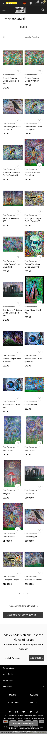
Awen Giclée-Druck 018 (33, 311)
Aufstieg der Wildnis (33, 579)
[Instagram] (16, 712)
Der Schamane (9, 536)
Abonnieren (36, 658)
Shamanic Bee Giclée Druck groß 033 (33, 127)
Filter (23, 27)
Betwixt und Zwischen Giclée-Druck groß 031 (12, 313)
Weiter (27, 593)
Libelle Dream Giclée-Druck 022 (12, 265)
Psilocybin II (8, 450)
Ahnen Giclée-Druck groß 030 (33, 360)
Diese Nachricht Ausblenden (23, 723)
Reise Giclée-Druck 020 (11, 219)
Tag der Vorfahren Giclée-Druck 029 (32, 265)
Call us (12, 695)
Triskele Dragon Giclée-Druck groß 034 (11, 81)
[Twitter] (23, 712)
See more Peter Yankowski (22, 615)
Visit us (33, 703)
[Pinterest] (31, 712)
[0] (42, 2)
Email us (34, 695)
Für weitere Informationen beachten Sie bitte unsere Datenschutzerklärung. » (24, 729)
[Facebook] (10, 712)
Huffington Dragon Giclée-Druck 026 (33, 219)
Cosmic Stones (31, 404)
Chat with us (12, 703)
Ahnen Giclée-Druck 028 (11, 405)
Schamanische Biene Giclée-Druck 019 (11, 173)
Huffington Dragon (11, 579)
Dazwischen (30, 493)
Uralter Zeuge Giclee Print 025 (12, 360)
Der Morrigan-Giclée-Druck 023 (12, 127)
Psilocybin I (30, 450)
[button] (4, 10)
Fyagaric (6, 493)
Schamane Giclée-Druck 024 (32, 173)
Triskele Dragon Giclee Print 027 (32, 79)
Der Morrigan (31, 536)
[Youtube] (37, 712)
